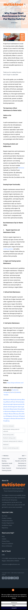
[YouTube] (14, 578)
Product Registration (8, 523)
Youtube (6, 394)
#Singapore (7, 418)
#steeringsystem (13, 406)
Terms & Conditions (7, 543)
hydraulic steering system (9, 438)
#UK (22, 418)
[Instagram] (6, 578)
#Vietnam (16, 416)
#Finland (13, 418)
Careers (4, 539)
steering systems (8, 249)
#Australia (6, 409)
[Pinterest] (17, 578)
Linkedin (17, 392)
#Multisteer (6, 399)
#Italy (18, 411)
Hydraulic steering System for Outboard (12, 441)
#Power (13, 402)
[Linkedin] (9, 578)
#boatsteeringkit (8, 404)
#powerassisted (18, 404)
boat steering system (8, 434)
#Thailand (22, 416)
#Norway (16, 414)
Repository (5, 528)
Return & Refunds (7, 546)
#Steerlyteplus (20, 402)
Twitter (12, 392)
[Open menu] (24, 4)
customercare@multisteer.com (11, 564)
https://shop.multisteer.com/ (15, 382)
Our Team (4, 516)
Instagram (6, 392)
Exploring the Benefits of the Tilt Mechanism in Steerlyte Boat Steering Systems (20, 462)
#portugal (21, 406)
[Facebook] (3, 578)
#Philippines (9, 416)
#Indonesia (8, 411)
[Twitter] (11, 578)
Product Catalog (6, 518)
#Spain (6, 414)
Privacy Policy (6, 541)
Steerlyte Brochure (7, 520)
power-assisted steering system (11, 448)
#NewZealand (13, 409)
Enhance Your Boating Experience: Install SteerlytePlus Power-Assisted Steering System (7, 463)
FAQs (3, 536)
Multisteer (21, 168)
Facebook (15, 390)
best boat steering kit (8, 426)
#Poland (18, 418)
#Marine (8, 402)
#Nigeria (13, 411)
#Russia (11, 414)
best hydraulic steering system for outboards (11, 430)
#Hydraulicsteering (15, 399)
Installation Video (7, 525)
